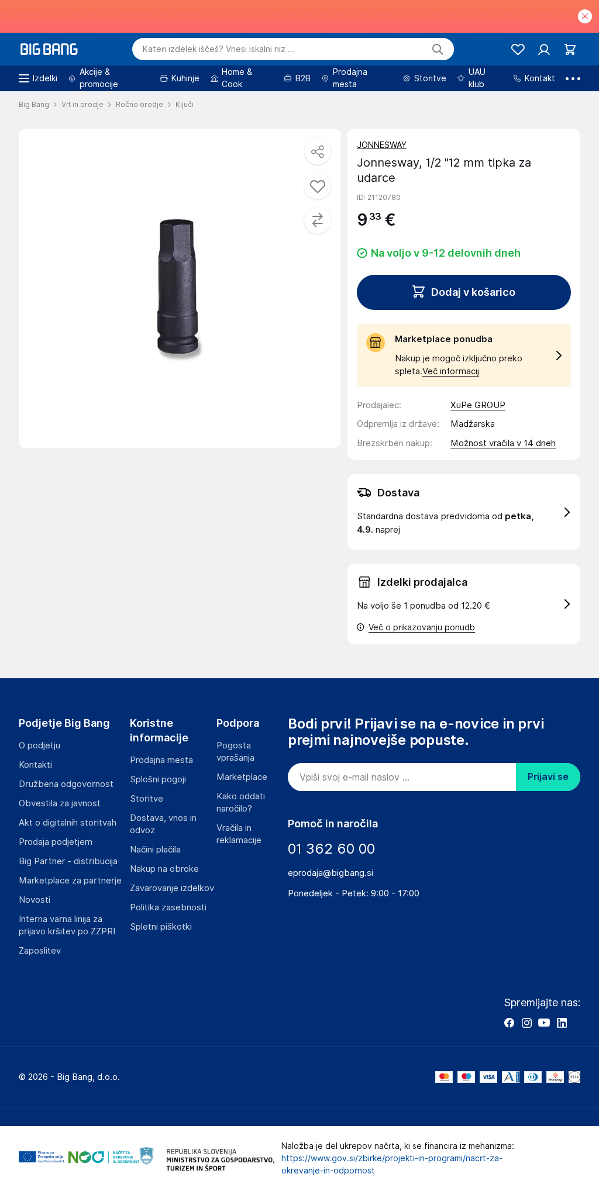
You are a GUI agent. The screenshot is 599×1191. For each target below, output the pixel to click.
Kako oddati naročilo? (240, 802)
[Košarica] (570, 49)
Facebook (509, 1022)
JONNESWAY (382, 145)
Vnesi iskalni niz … (218, 49)
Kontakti (35, 765)
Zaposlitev (40, 950)
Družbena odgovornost (66, 784)
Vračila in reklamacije (238, 834)
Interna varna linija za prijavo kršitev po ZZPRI (67, 925)
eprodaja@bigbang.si (330, 873)
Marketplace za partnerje (70, 880)
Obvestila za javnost (60, 803)
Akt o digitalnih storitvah (67, 822)
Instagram (526, 1022)
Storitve (146, 798)
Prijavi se (548, 776)
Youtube (544, 1022)
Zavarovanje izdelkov (172, 888)
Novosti (34, 900)
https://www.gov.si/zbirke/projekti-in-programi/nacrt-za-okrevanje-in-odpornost (391, 1164)
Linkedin (561, 1022)
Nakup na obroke (164, 869)
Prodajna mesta (161, 760)
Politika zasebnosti (168, 907)
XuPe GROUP (477, 405)
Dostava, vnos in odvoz (163, 824)
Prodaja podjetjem (55, 842)
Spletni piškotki (161, 926)
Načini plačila (155, 849)
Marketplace (241, 777)
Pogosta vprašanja (235, 751)
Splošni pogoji (158, 779)
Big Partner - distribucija (68, 861)
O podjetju (39, 745)
